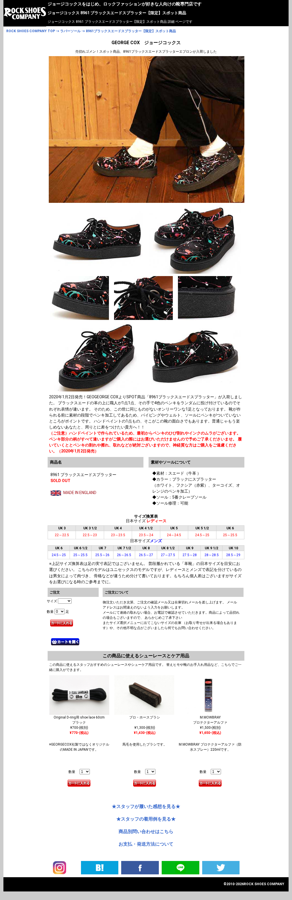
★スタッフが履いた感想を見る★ (146, 806)
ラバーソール (70, 31)
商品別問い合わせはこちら (146, 831)
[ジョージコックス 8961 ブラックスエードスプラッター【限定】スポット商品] (100, 867)
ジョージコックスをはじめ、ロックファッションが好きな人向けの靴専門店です (125, 4)
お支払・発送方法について (146, 844)
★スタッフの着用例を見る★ (146, 819)
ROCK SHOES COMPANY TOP (30, 31)
